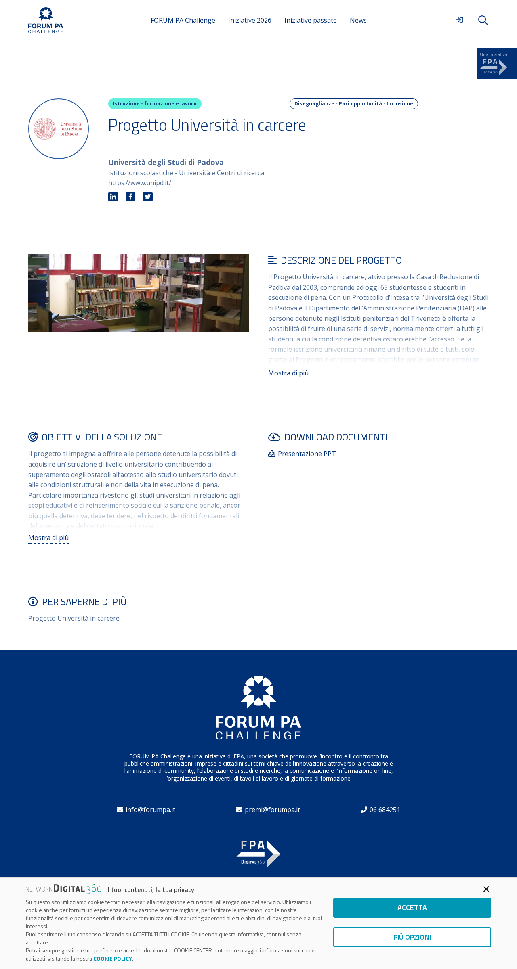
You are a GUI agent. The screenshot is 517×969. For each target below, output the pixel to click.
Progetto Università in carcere (74, 618)
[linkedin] (113, 197)
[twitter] (148, 197)
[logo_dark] (45, 20)
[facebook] (130, 197)
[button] (483, 20)
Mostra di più (288, 372)
